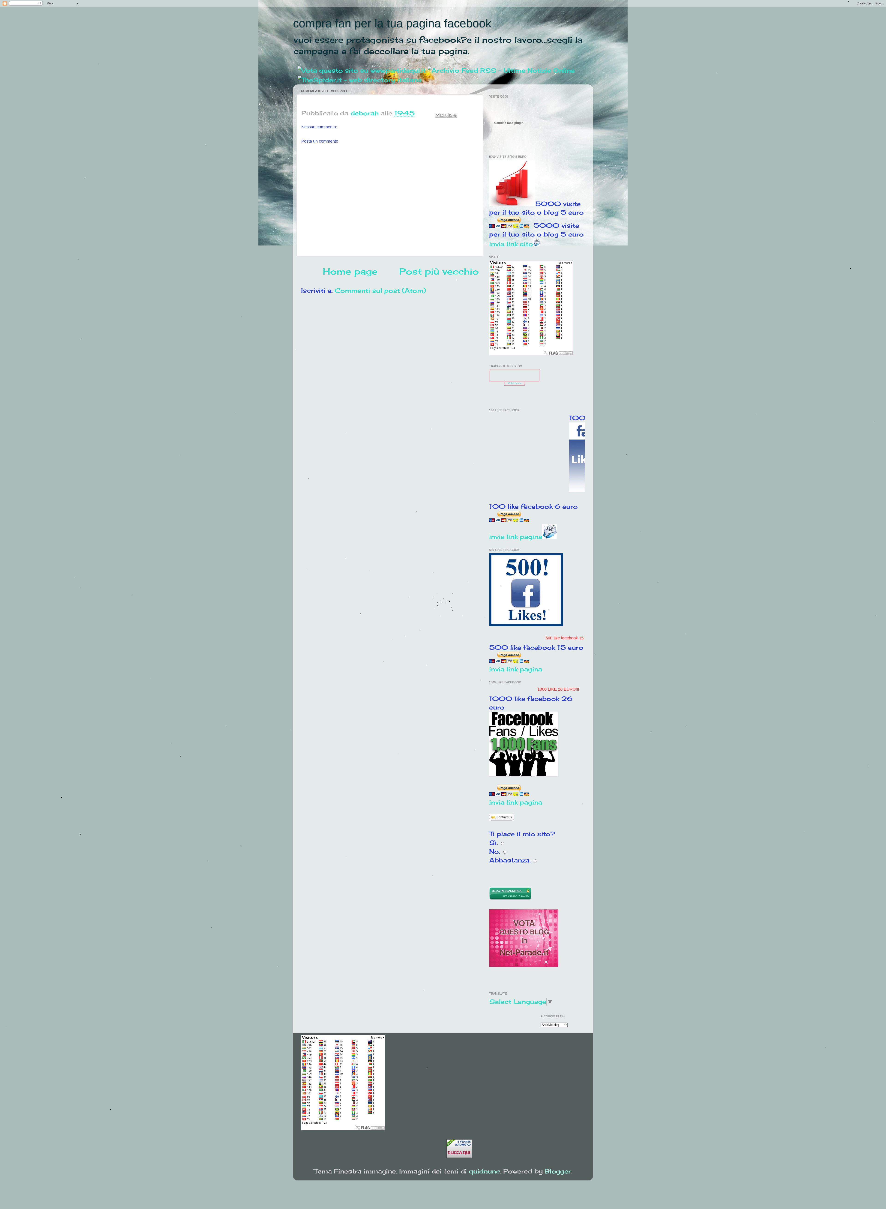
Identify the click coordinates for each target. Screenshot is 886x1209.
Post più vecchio (439, 271)
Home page (350, 271)
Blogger (558, 1171)
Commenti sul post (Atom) (380, 290)
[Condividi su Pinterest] (455, 115)
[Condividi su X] (446, 115)
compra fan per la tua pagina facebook (392, 23)
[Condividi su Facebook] (450, 115)
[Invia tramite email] (437, 115)
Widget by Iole (514, 383)
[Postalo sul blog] (442, 115)
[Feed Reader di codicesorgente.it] (501, 70)
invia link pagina (515, 537)
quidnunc (484, 1171)
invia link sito (511, 244)
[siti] (523, 965)
